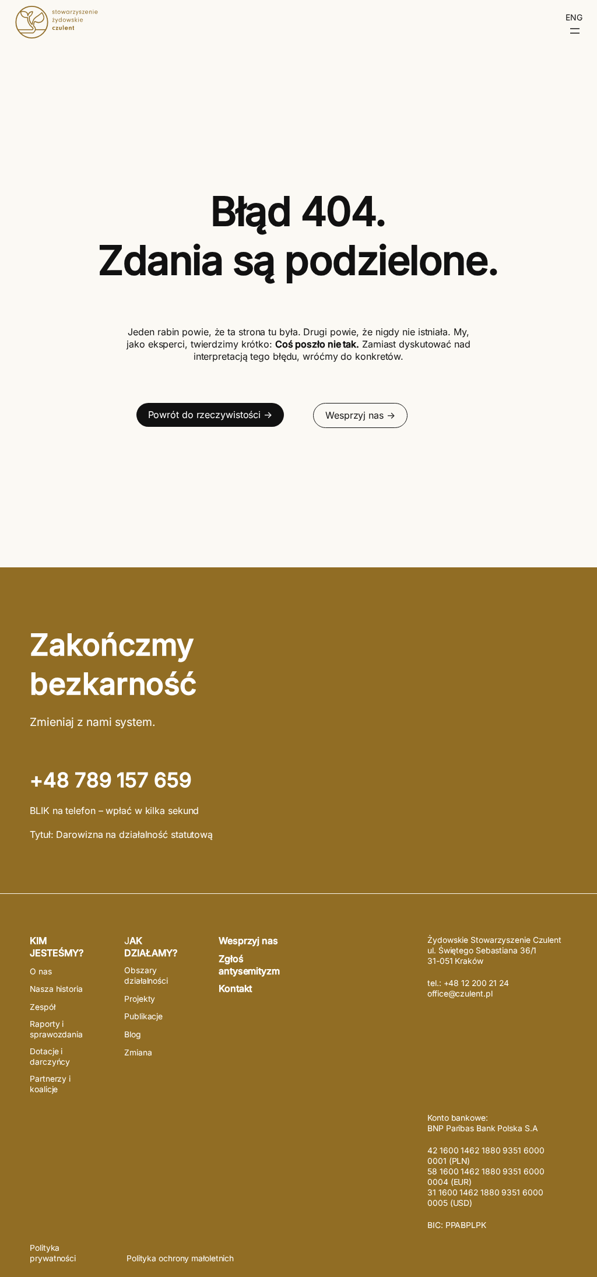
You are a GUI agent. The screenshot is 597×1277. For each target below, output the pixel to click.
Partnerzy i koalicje (50, 1084)
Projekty (139, 999)
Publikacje (143, 1016)
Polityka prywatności (53, 1253)
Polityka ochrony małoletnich (180, 1258)
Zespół (42, 1007)
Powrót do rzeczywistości (204, 414)
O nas (41, 971)
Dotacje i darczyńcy (50, 1056)
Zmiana (138, 1052)
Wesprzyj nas (354, 415)
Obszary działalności (146, 975)
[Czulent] (56, 35)
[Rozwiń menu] (575, 31)
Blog (132, 1034)
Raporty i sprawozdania (56, 1029)
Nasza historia (56, 989)
